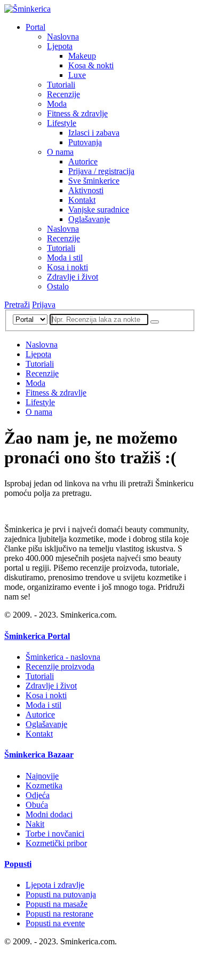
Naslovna (63, 36)
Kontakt (81, 199)
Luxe (77, 75)
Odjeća (38, 795)
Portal (35, 26)
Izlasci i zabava (93, 132)
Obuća (37, 804)
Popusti (17, 864)
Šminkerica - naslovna (63, 656)
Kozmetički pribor (56, 843)
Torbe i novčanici (55, 833)
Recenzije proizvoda (60, 666)
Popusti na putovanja (61, 894)
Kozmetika (44, 785)
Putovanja (85, 142)
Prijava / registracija (101, 171)
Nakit (35, 823)
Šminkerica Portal (37, 636)
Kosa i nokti (67, 267)
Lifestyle (61, 123)
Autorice (83, 161)
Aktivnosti (85, 190)
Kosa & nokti (91, 65)
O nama (60, 151)
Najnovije (42, 775)
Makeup (82, 55)
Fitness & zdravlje (77, 113)
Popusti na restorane (59, 913)
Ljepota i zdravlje (55, 884)
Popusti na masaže (56, 904)
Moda (57, 103)
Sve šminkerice (93, 180)
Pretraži (17, 304)
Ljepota (60, 46)
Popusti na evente (55, 923)
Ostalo (58, 286)
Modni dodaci (49, 814)
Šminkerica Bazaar (39, 754)
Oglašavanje (89, 219)
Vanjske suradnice (98, 209)
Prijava (43, 304)
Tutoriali (61, 84)
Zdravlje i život (72, 276)
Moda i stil (65, 257)
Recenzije (63, 94)
